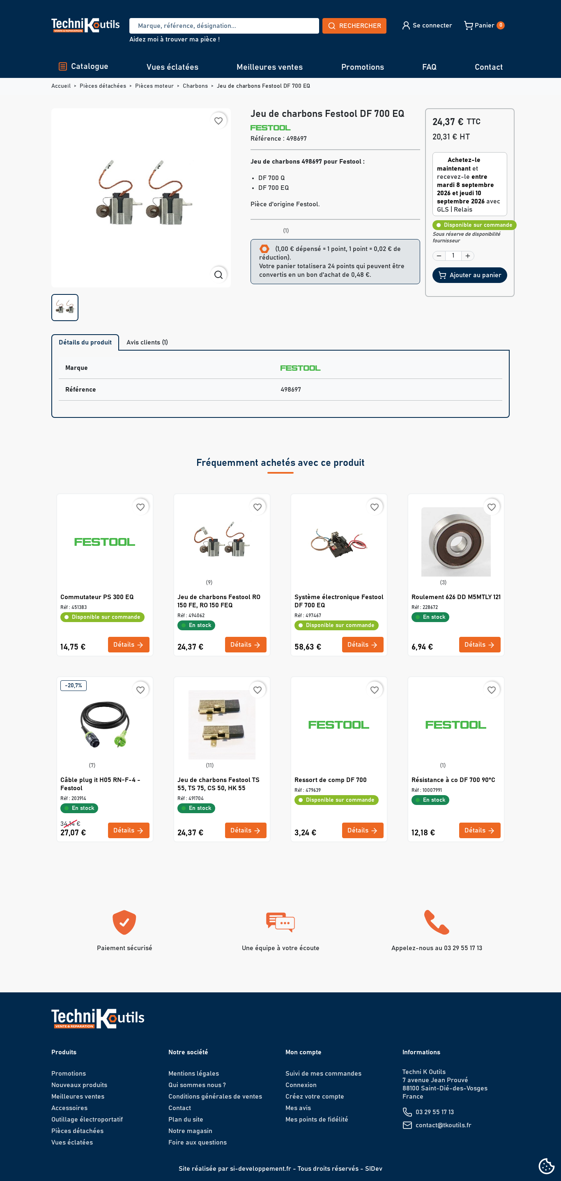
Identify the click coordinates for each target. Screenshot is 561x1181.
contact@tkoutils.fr (443, 1125)
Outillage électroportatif (87, 1119)
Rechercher (360, 26)
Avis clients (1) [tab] (147, 342)
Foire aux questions (197, 1142)
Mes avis (298, 1108)
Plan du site (185, 1119)
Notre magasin (190, 1131)
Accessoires (69, 1108)
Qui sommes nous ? (197, 1085)
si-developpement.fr (260, 1168)
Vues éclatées (172, 67)
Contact (489, 67)
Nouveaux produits (79, 1085)
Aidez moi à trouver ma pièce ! (174, 39)
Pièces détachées (77, 1131)
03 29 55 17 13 (435, 1112)
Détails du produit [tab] (85, 342)
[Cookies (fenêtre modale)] (546, 1167)
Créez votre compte (314, 1096)
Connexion (301, 1085)
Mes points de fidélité (316, 1119)
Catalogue (89, 66)
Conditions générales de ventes (215, 1096)
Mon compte (303, 1052)
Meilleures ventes (270, 67)
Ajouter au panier (475, 275)
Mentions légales (193, 1073)
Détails (124, 644)
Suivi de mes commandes (323, 1073)
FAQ (429, 67)
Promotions (362, 67)
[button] (426, 25)
